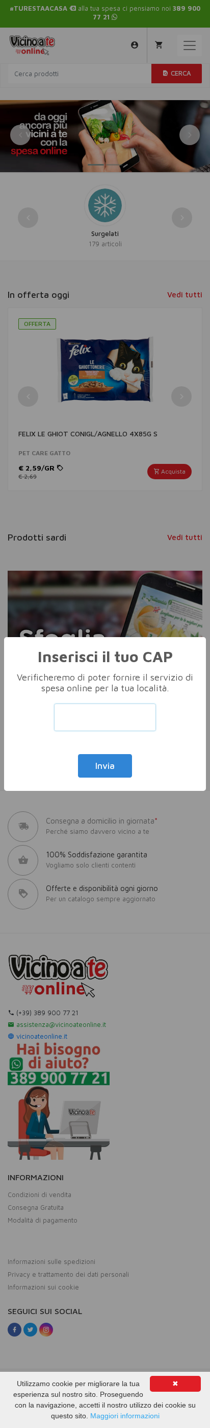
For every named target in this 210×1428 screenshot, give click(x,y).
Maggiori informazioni (125, 1416)
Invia (105, 766)
